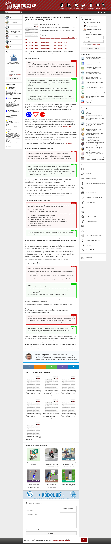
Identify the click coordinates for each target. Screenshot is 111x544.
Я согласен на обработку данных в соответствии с (50, 529)
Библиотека (68, 8)
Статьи (62, 8)
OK (84, 540)
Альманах (76, 8)
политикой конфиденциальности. (61, 540)
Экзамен (83, 8)
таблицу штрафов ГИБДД (11, 127)
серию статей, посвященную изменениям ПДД (12, 106)
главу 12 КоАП (14, 126)
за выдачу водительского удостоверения (11, 93)
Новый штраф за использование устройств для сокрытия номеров (12, 143)
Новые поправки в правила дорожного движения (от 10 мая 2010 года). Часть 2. (46, 42)
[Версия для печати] (76, 18)
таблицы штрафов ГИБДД (15, 135)
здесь (13, 103)
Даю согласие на (15, 75)
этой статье (68, 143)
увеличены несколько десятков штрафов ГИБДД (13, 123)
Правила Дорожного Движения (69, 349)
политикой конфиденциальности (63, 529)
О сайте (98, 8)
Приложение (90, 8)
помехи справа (67, 126)
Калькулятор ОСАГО (10, 112)
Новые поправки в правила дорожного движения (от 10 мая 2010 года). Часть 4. (46, 48)
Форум (104, 8)
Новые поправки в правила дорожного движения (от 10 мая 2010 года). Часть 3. (46, 45)
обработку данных (97, 44)
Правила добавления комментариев (68, 509)
